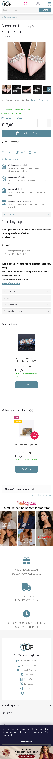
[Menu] (49, 3)
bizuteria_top (29, 688)
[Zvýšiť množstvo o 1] (49, 121)
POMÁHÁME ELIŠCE (11, 283)
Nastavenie (26, 741)
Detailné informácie (38, 100)
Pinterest (28, 693)
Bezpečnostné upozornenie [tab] (14, 311)
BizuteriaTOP (29, 679)
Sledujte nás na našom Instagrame (27, 508)
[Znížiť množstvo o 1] (49, 125)
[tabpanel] (26, 359)
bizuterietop (28, 684)
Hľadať (45, 10)
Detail (26, 385)
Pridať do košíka (29, 133)
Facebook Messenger (29, 670)
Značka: (10, 159)
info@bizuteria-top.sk (29, 661)
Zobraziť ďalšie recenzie (41, 495)
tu (12, 735)
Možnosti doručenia (14, 118)
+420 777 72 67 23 (29, 665)
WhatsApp (29, 675)
